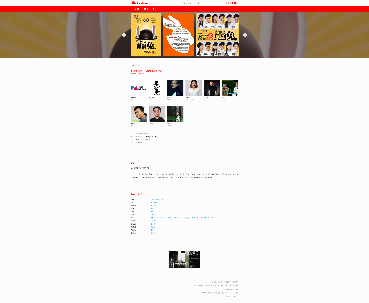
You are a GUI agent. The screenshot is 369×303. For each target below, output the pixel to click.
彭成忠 (224, 98)
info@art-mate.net (230, 293)
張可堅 (169, 98)
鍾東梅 (196, 217)
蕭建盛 (206, 217)
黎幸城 (187, 98)
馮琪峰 (185, 217)
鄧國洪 (152, 208)
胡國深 (152, 214)
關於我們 (214, 282)
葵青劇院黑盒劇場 (141, 134)
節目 (137, 8)
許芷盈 (169, 124)
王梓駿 (151, 124)
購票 (146, 8)
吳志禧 (190, 217)
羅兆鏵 (152, 224)
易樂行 (212, 217)
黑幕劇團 (141, 73)
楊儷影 (179, 217)
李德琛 (169, 217)
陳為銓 (152, 230)
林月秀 (201, 217)
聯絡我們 (220, 282)
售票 (154, 8)
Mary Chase (154, 202)
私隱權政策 (227, 282)
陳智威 (133, 124)
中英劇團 (134, 73)
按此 (237, 289)
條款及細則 (235, 282)
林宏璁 (206, 98)
